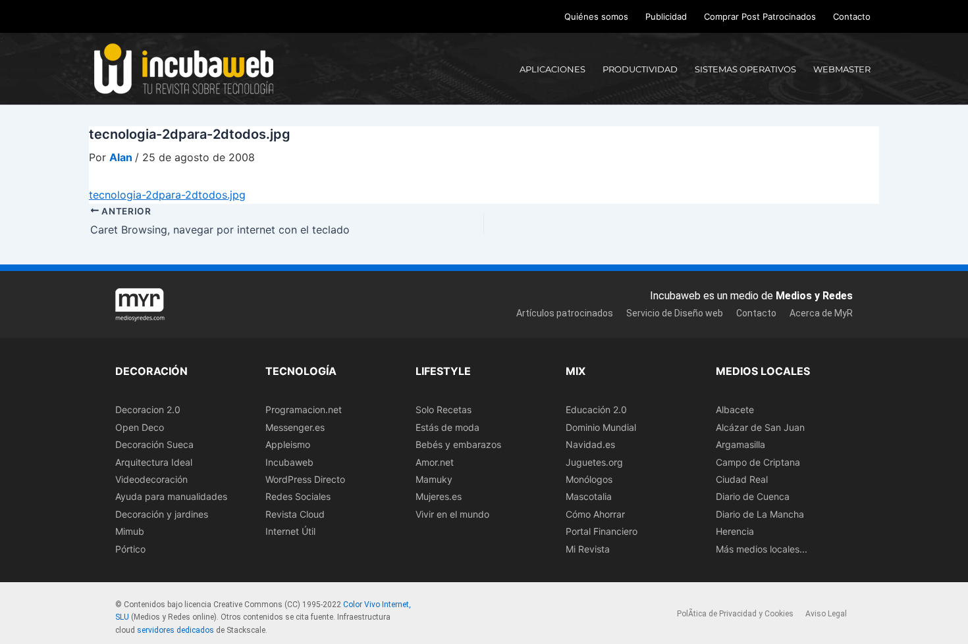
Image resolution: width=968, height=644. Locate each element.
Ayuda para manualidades (171, 496)
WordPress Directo (305, 479)
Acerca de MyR (821, 313)
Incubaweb (289, 462)
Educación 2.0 (596, 409)
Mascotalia (589, 496)
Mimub (129, 531)
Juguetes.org (594, 462)
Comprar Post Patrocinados (760, 16)
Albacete (735, 409)
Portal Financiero (601, 531)
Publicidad (666, 16)
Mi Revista (588, 549)
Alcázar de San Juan (760, 427)
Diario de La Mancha (760, 514)
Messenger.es (295, 427)
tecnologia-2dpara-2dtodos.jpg (167, 194)
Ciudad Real (742, 479)
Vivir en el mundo (452, 514)
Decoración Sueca (154, 444)
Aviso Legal (826, 613)
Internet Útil (290, 531)
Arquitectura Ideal (153, 462)
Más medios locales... (761, 549)
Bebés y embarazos (458, 444)
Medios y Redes (814, 295)
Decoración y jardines (161, 514)
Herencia (735, 531)
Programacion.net (303, 409)
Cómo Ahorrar (595, 514)
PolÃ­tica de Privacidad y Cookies (735, 613)
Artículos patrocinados (564, 313)
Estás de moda (447, 427)
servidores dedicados (175, 630)
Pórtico (130, 549)
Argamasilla (740, 444)
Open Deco (139, 427)
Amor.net (435, 462)
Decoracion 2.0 (147, 409)
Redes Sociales (298, 496)
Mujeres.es (439, 496)
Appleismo (287, 444)
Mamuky (434, 479)
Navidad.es (590, 444)
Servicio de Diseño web (674, 313)
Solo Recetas (443, 409)
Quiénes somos (596, 16)
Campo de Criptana (758, 462)
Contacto (852, 16)
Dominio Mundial (601, 427)
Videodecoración (151, 479)
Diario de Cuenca (753, 496)
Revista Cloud (295, 514)
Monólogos (589, 479)
